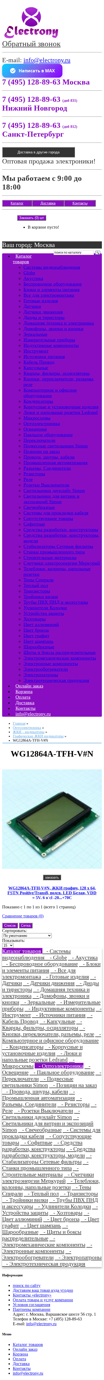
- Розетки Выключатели (43, 1111)
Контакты (80, 203)
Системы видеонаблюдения (51, 267)
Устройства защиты (43, 613)
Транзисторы (36, 591)
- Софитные (36, 1142)
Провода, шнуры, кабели (49, 457)
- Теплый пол (41, 1193)
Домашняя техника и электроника (58, 323)
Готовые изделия (40, 300)
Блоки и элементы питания (51, 289)
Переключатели (39, 440)
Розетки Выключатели (46, 485)
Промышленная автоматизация (55, 462)
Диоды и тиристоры (44, 317)
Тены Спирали (38, 579)
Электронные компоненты (50, 663)
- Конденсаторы (22, 1047)
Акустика (33, 278)
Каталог (17, 203)
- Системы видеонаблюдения (36, 954)
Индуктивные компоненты (51, 345)
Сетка (25, 926)
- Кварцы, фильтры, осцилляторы (42, 1024)
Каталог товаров (22, 258)
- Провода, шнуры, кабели (35, 1091)
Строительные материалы (50, 557)
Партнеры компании (31, 1309)
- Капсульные (57, 1021)
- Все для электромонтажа (39, 973)
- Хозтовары (65, 1213)
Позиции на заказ (41, 451)
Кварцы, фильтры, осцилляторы (56, 373)
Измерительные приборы (49, 339)
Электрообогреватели (45, 669)
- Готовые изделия (65, 977)
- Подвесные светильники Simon (37, 1082)
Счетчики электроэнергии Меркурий (61, 563)
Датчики (32, 306)
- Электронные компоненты (47, 1247)
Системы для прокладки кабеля (55, 512)
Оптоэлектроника (41, 423)
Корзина (20, 1354)
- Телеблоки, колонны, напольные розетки (51, 1184)
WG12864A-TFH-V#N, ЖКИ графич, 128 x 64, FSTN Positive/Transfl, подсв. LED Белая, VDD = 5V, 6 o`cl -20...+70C (52, 893)
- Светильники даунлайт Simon (41, 1114)
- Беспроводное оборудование (40, 964)
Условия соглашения (31, 1304)
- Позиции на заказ (73, 1085)
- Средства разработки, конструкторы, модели (48, 1152)
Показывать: (13, 940)
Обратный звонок (31, 43)
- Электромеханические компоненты (43, 1241)
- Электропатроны (78, 1257)
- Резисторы (73, 1104)
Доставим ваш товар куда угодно (43, 1290)
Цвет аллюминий (41, 624)
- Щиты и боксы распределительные (41, 1235)
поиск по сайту (27, 1285)
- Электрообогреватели (36, 1254)
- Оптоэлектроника (59, 1066)
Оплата (19, 1359)
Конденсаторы (38, 401)
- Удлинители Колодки (62, 1206)
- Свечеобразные (40, 1130)
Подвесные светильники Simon (55, 445)
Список (10, 926)
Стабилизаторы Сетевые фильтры (58, 546)
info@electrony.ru (46, 60)
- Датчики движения (49, 983)
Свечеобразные (39, 507)
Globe (29, 272)
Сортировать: (14, 930)
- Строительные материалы (40, 1171)
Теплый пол (35, 585)
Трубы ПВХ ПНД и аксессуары (55, 602)
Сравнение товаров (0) (22, 916)
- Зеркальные (37, 1002)
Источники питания (44, 356)
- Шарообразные (35, 1228)
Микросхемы (36, 418)
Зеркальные (35, 334)
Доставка (48, 203)
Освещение (35, 429)
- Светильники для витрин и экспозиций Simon (47, 1123)
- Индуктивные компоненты (60, 1008)
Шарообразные (38, 646)
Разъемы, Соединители (47, 468)
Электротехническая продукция (56, 680)
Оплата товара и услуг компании (43, 1300)
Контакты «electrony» (32, 1295)
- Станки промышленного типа (45, 1165)
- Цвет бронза (61, 1219)
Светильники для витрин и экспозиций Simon (51, 498)
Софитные (34, 524)
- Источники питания (59, 1015)
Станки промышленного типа (54, 552)
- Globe (56, 957)
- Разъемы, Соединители (42, 1101)
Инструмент (36, 351)
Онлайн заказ (25, 1349)
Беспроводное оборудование (52, 284)
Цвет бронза (36, 630)
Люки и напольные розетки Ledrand (60, 412)
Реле (28, 479)
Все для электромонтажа (48, 295)
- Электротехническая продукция (43, 1264)
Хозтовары (34, 619)
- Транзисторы (79, 1193)
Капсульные (35, 367)
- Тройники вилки (25, 1200)
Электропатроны (40, 674)
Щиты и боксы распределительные (59, 652)
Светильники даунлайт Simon (54, 490)
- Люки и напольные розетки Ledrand (42, 1056)
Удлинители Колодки (45, 607)
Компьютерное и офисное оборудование (50, 392)
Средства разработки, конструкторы (60, 529)
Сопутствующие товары (48, 518)
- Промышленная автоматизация (38, 1094)
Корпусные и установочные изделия (60, 406)
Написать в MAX (37, 71)
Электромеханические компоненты (59, 658)
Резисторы (34, 473)
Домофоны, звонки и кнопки (53, 328)
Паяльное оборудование (48, 434)
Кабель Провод (38, 362)
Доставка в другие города (38, 152)
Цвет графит (36, 635)
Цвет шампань (38, 641)
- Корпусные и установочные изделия (42, 1050)
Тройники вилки (40, 596)
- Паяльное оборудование (62, 1072)
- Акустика (83, 957)
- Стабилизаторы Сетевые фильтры (47, 1158)
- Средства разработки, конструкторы (42, 1145)
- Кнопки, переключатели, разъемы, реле (48, 1031)
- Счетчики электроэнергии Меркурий (48, 1177)
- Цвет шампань (40, 1225)
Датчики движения (43, 311)
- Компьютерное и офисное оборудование (51, 1037)
